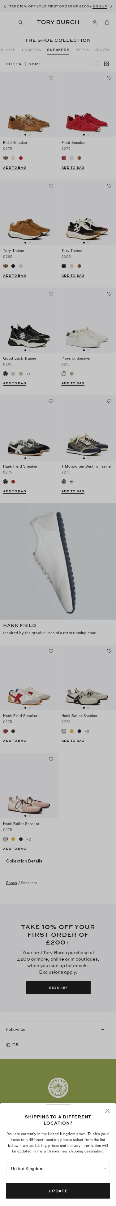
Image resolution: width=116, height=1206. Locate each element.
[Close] (107, 1110)
